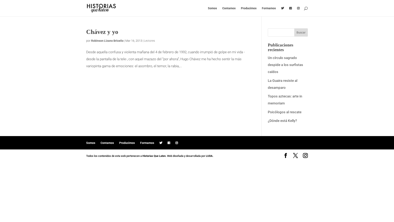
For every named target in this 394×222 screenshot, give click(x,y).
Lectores (149, 40)
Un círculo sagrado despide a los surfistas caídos (285, 65)
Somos (212, 8)
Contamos (229, 8)
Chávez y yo (102, 31)
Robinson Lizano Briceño (107, 40)
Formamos (269, 8)
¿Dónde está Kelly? (282, 121)
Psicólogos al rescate (284, 112)
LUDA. (209, 155)
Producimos (249, 8)
